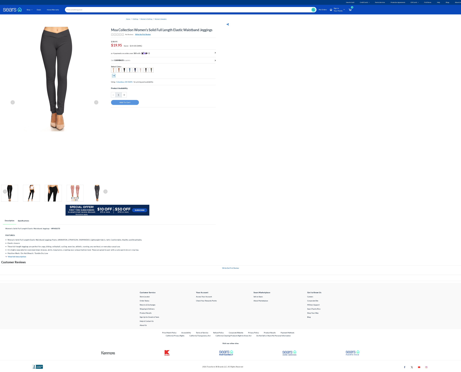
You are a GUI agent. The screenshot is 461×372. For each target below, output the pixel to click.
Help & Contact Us (147, 321)
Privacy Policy (253, 333)
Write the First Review (143, 34)
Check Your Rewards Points (206, 301)
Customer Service (147, 292)
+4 (114, 76)
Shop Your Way (312, 313)
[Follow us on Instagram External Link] (426, 367)
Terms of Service (202, 333)
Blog (309, 317)
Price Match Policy (169, 333)
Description (9, 221)
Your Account (202, 292)
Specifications (23, 221)
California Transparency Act (199, 336)
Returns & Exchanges (147, 305)
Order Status (144, 301)
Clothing (135, 19)
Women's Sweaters (161, 19)
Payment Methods (287, 333)
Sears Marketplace (262, 292)
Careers (310, 297)
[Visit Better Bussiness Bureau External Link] (37, 367)
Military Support (313, 305)
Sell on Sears (258, 297)
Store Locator (145, 297)
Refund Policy (218, 333)
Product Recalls (146, 313)
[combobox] (190, 9)
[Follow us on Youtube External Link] (419, 367)
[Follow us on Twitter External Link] (411, 367)
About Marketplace (261, 301)
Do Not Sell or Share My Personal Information (273, 336)
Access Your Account (204, 297)
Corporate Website (236, 333)
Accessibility (186, 333)
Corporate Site (312, 301)
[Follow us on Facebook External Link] (404, 367)
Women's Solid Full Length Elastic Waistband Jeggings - (73, 240)
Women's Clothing (146, 19)
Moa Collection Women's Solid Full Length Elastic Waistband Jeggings (161, 30)
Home (128, 19)
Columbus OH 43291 (124, 82)
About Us (143, 325)
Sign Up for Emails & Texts (149, 317)
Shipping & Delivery (147, 309)
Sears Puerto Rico (313, 309)
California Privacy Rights (175, 336)
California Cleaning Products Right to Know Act (233, 336)
